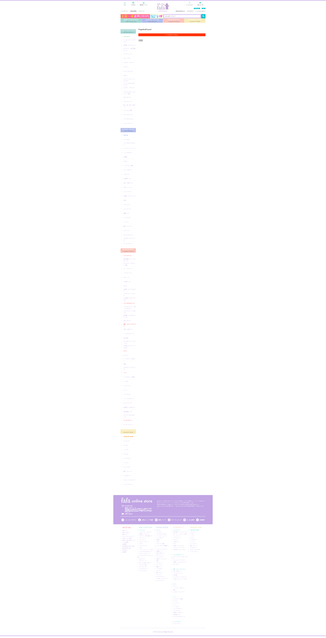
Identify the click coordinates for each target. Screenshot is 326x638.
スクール (126, 135)
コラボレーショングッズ (129, 239)
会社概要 (124, 544)
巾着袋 (125, 157)
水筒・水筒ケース (128, 183)
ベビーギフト (127, 36)
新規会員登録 (133, 11)
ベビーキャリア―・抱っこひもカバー (129, 307)
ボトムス (126, 454)
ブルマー (126, 67)
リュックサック (128, 191)
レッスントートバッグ (129, 148)
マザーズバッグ (128, 101)
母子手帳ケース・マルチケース (129, 259)
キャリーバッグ (128, 403)
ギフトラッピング (176, 520)
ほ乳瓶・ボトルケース (129, 45)
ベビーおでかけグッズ (129, 303)
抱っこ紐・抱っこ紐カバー (129, 105)
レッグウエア (127, 217)
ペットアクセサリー (129, 398)
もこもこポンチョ (128, 71)
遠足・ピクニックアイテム (130, 325)
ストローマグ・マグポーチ (129, 311)
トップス (126, 449)
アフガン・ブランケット (129, 88)
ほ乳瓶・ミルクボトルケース (129, 316)
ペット (125, 372)
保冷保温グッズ (128, 411)
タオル (125, 75)
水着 (125, 200)
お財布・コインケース (129, 196)
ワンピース (126, 441)
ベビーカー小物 (128, 110)
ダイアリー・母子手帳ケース (129, 49)
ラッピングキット (128, 123)
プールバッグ (127, 204)
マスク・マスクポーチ (129, 480)
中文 (204, 8)
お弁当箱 (126, 338)
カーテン (126, 355)
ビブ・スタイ (127, 58)
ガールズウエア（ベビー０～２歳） (129, 92)
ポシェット (126, 277)
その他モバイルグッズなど (129, 298)
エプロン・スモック (129, 62)
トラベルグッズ (127, 255)
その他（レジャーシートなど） (129, 346)
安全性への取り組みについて (128, 540)
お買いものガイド (126, 532)
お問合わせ (124, 550)
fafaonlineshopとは (180, 11)
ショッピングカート (189, 4)
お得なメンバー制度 (147, 520)
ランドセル (126, 139)
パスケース (126, 174)
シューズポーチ (128, 152)
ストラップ (126, 230)
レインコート (127, 385)
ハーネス (126, 381)
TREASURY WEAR (194, 20)
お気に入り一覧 (200, 4)
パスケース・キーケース (129, 294)
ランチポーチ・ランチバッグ (129, 342)
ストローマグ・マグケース (129, 40)
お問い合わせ (128, 513)
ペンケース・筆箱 (128, 165)
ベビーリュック (128, 54)
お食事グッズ (127, 178)
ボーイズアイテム (128, 114)
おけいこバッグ (128, 187)
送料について (162, 520)
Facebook (133, 4)
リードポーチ (127, 394)
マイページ (141, 11)
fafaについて (125, 530)
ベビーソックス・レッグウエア (129, 79)
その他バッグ (127, 281)
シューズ (126, 222)
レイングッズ (127, 209)
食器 (125, 364)
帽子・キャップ (128, 226)
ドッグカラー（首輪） (129, 377)
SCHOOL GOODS (152, 20)
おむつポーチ (127, 97)
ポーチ (125, 286)
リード (125, 390)
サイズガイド (190, 11)
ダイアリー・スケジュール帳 (129, 264)
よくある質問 (190, 520)
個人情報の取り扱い (126, 548)
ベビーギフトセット (129, 119)
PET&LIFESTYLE (173, 20)
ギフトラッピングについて (128, 536)
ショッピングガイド (200, 11)
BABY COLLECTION (131, 20)
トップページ (125, 11)
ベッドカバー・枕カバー (129, 359)
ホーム (125, 351)
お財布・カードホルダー (129, 290)
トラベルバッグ (128, 273)
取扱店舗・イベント (143, 4)
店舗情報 (202, 520)
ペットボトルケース (129, 333)
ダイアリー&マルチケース (129, 416)
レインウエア (127, 467)
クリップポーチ (128, 170)
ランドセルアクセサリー (129, 143)
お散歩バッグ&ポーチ (129, 407)
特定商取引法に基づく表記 (128, 546)
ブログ (125, 4)
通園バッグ (126, 213)
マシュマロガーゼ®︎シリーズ (129, 84)
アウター (126, 445)
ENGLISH (197, 8)
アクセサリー (127, 475)
